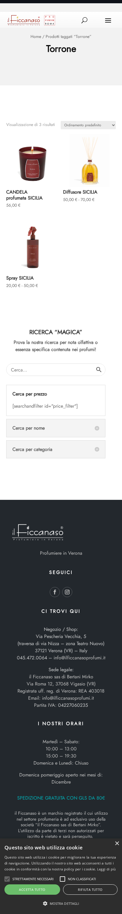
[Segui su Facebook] (55, 592)
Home (35, 36)
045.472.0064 (32, 657)
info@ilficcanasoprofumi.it (79, 657)
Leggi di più (106, 869)
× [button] (117, 843)
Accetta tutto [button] (32, 889)
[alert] (61, 876)
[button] (7, 879)
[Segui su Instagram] (67, 592)
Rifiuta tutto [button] (90, 889)
